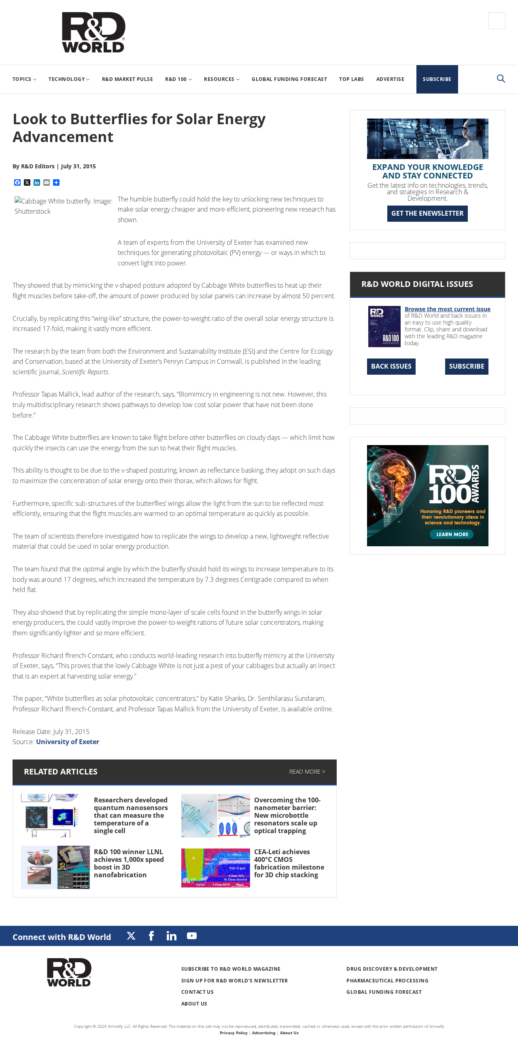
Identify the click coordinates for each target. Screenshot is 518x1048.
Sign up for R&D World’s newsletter (234, 980)
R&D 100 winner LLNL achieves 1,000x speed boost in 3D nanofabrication (129, 863)
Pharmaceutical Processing (387, 980)
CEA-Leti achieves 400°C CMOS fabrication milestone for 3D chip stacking (289, 863)
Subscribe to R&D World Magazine (231, 968)
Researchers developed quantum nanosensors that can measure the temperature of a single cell (131, 816)
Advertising (264, 1032)
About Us (194, 1003)
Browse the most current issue (447, 309)
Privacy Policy (234, 1032)
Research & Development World (93, 32)
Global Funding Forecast (384, 992)
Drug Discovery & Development (391, 968)
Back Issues (391, 366)
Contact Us (197, 992)
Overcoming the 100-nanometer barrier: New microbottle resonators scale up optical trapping (287, 816)
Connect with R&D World (62, 936)
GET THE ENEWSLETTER (427, 213)
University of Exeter (67, 741)
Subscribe (466, 366)
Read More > (307, 771)
